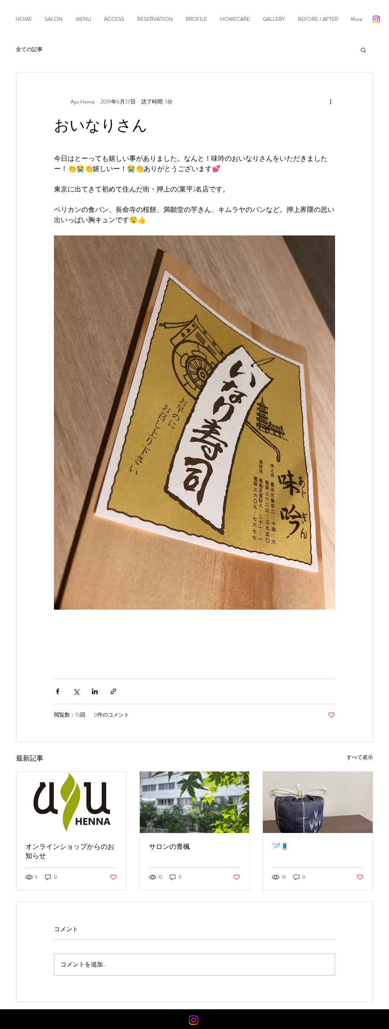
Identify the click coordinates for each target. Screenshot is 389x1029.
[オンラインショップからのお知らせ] (71, 802)
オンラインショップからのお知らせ (69, 851)
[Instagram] (376, 19)
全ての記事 (29, 49)
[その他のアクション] (330, 101)
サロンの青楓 (169, 846)
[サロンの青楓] (195, 802)
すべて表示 (359, 757)
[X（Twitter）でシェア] (76, 691)
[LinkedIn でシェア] (94, 691)
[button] (363, 50)
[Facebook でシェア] (57, 691)
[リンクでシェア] (113, 691)
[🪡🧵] (318, 802)
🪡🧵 (280, 846)
